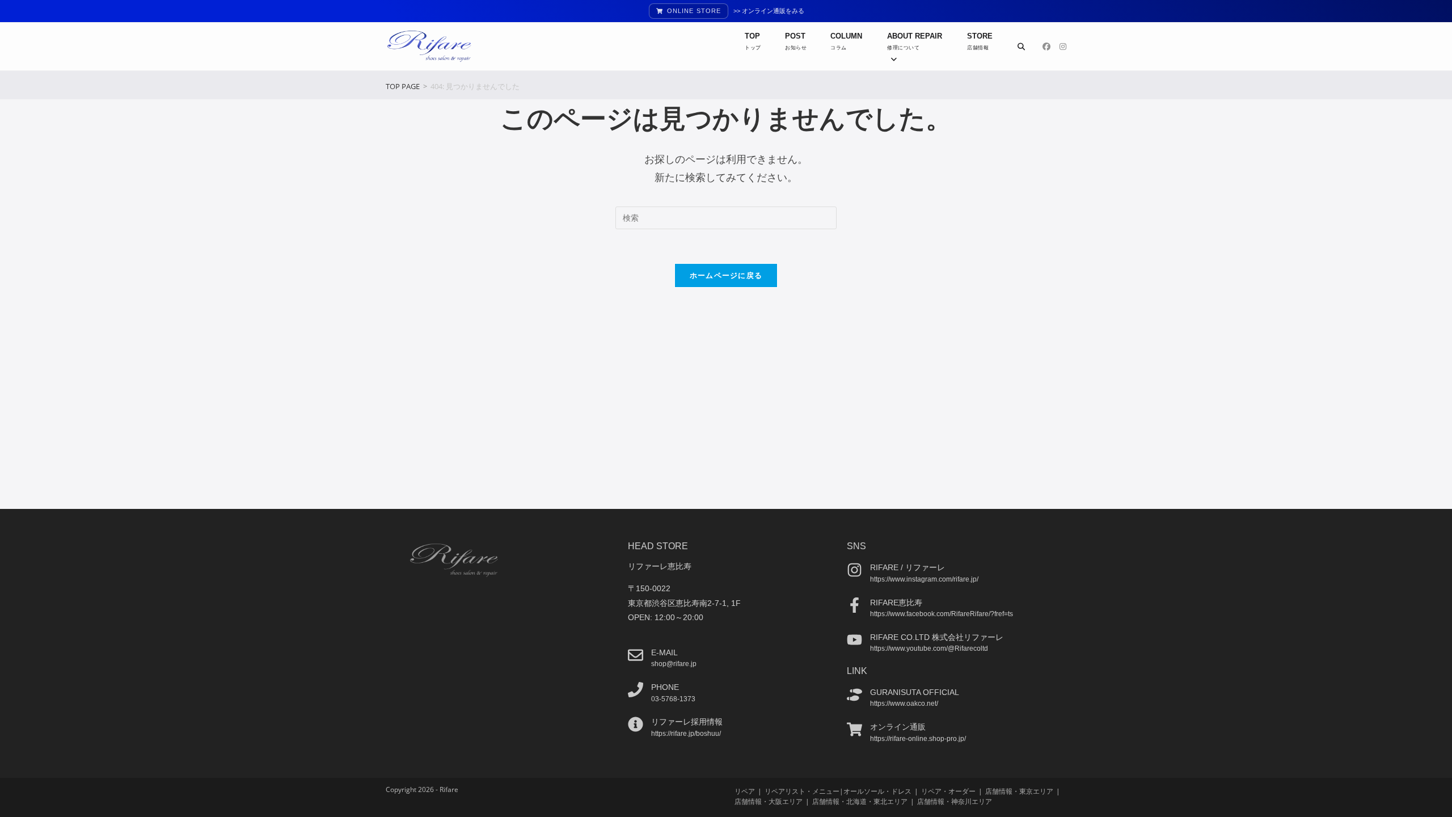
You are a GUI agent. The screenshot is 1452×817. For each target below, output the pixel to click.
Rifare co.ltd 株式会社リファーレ (936, 637)
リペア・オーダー (948, 791)
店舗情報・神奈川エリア (954, 801)
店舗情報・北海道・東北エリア (859, 801)
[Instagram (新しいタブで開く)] (1063, 46)
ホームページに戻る (726, 275)
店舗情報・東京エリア (1019, 791)
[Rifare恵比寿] (854, 605)
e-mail (664, 652)
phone (665, 687)
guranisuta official (914, 692)
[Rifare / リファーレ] (854, 570)
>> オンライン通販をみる (768, 10)
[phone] (635, 689)
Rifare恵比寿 (896, 602)
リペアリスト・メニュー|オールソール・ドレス (838, 791)
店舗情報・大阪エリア (769, 801)
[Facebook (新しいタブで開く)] (1046, 46)
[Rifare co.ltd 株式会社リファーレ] (854, 639)
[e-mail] (635, 655)
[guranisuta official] (854, 694)
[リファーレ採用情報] (635, 724)
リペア (745, 791)
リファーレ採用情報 (687, 721)
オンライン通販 (898, 726)
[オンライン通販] (854, 729)
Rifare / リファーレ (907, 567)
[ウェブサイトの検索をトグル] (1021, 46)
